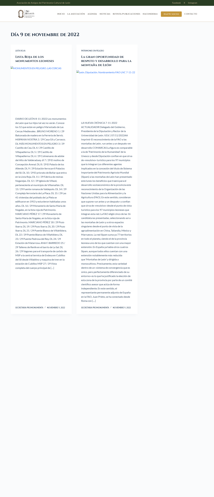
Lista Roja (20, 51)
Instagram (192, 3)
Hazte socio (171, 14)
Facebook (176, 3)
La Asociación (76, 14)
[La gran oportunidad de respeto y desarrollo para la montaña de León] (107, 93)
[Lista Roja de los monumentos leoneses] (41, 89)
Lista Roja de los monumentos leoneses (34, 59)
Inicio (61, 14)
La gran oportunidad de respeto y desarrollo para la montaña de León (106, 61)
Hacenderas (150, 14)
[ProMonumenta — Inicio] (32, 14)
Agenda (92, 14)
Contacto (190, 14)
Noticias (105, 14)
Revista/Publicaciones (126, 14)
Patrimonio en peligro (92, 51)
